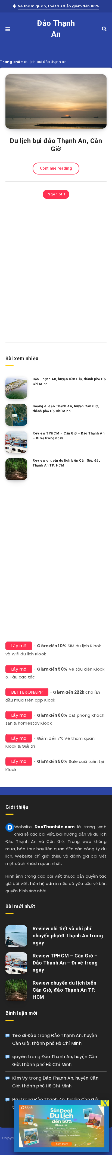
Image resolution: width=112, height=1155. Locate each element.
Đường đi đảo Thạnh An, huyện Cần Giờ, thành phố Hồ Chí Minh (66, 408)
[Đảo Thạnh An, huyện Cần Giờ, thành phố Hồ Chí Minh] (16, 388)
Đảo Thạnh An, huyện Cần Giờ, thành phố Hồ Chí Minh (69, 381)
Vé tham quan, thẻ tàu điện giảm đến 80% (58, 6)
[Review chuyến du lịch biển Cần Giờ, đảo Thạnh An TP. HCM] (16, 469)
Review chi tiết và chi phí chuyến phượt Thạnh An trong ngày (68, 935)
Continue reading (56, 168)
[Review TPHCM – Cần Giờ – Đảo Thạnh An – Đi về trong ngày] (16, 442)
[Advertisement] (56, 273)
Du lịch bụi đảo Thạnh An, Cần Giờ (56, 145)
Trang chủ (10, 61)
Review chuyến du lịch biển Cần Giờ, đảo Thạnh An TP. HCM (67, 463)
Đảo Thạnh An (56, 29)
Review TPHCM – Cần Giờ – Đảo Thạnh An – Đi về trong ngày (68, 435)
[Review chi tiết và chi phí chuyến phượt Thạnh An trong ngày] (16, 936)
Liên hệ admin (44, 883)
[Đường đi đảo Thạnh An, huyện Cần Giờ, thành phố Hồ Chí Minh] (16, 415)
